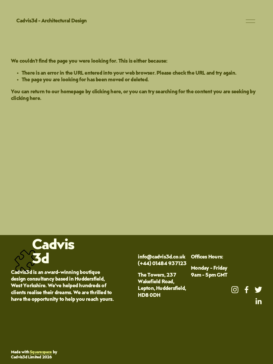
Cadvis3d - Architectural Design (51, 21)
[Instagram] (235, 289)
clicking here (106, 92)
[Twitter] (258, 289)
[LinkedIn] (258, 301)
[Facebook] (246, 289)
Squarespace (41, 352)
